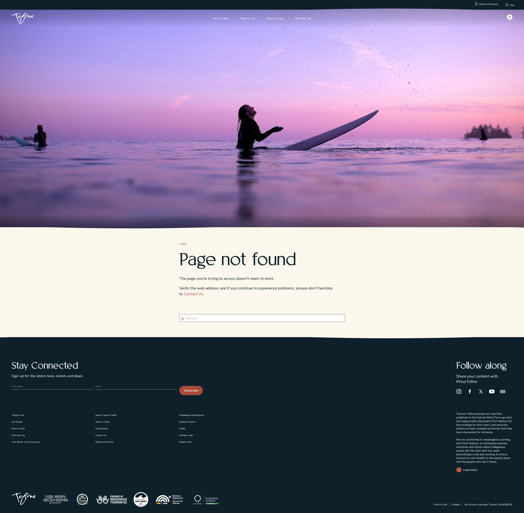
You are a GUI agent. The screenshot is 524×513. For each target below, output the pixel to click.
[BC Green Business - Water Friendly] (141, 499)
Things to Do (247, 18)
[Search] (182, 318)
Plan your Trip (303, 18)
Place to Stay (18, 428)
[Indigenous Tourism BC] (111, 499)
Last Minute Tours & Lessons (26, 441)
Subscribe (191, 390)
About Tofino (220, 18)
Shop (511, 5)
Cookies (456, 504)
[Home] (22, 19)
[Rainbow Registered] (170, 499)
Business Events (187, 421)
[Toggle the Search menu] (509, 17)
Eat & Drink (17, 421)
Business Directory (104, 441)
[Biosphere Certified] (205, 499)
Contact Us (193, 294)
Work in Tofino (102, 421)
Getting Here (101, 428)
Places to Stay (275, 18)
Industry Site (185, 441)
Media (182, 428)
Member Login (186, 435)
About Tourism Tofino (106, 415)
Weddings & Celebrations (191, 415)
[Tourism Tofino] (23, 503)
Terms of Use (440, 504)
